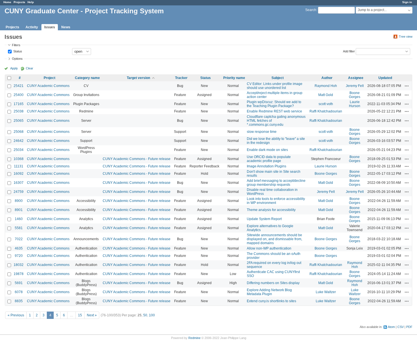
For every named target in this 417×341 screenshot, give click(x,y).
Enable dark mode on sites (267, 150)
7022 (19, 239)
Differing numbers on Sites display (273, 283)
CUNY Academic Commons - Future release (136, 159)
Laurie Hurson (354, 104)
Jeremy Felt (355, 86)
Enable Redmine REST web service (274, 111)
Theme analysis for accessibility (271, 210)
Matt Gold (325, 95)
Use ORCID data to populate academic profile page (269, 159)
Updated (385, 78)
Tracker (181, 78)
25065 (19, 121)
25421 (19, 86)
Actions (407, 86)
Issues (49, 27)
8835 (19, 301)
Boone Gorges (354, 95)
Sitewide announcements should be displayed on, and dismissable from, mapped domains (274, 239)
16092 (19, 174)
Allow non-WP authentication (269, 248)
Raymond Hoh (326, 86)
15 (80, 315)
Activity (32, 27)
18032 (19, 265)
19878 (19, 274)
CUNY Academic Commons (48, 86)
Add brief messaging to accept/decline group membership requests (276, 183)
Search (310, 10)
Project (49, 78)
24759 (19, 192)
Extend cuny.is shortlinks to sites (271, 301)
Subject (277, 78)
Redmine (194, 338)
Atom (391, 327)
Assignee (355, 78)
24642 (19, 141)
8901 (19, 210)
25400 (19, 95)
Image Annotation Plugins (266, 166)
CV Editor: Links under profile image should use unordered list (274, 86)
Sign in (407, 2)
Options (17, 58)
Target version (138, 78)
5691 (19, 283)
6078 (19, 292)
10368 (19, 159)
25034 (19, 150)
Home (7, 2)
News (65, 27)
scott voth (326, 104)
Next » (92, 315)
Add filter (349, 51)
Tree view (405, 36)
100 (152, 315)
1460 (19, 219)
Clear (29, 68)
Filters (16, 45)
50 (145, 315)
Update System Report (264, 219)
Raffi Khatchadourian (325, 111)
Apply (14, 68)
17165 (19, 104)
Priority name (234, 78)
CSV (400, 327)
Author (326, 78)
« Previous (16, 315)
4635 (19, 248)
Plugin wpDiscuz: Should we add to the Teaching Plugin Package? (274, 104)
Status (17, 51)
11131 (18, 166)
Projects (19, 2)
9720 (19, 256)
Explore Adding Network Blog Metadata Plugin (269, 292)
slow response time (262, 132)
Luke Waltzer (326, 292)
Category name (87, 78)
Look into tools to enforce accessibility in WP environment (276, 201)
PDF (409, 327)
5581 (19, 228)
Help (31, 2)
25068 (19, 132)
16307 (19, 183)
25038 (19, 111)
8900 (19, 201)
